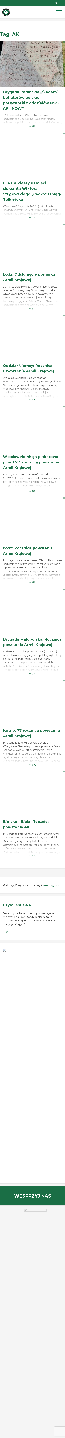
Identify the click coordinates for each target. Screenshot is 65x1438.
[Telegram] (56, 3)
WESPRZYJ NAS (32, 1196)
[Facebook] (62, 3)
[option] (32, 1216)
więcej (7, 931)
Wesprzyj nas (51, 885)
